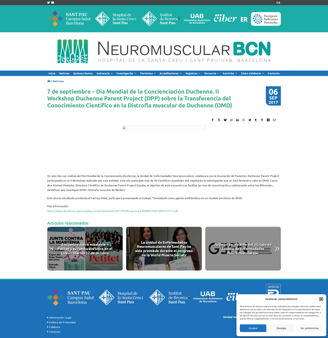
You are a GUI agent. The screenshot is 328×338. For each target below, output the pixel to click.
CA (278, 2)
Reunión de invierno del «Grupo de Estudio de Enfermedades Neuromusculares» (243, 248)
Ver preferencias (309, 328)
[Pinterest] (262, 120)
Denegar (281, 328)
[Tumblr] (256, 120)
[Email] (274, 120)
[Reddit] (231, 120)
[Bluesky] (225, 120)
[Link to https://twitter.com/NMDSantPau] (48, 2)
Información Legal (60, 317)
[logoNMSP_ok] (164, 33)
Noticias (58, 81)
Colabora (54, 326)
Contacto (54, 331)
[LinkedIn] (237, 120)
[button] (321, 299)
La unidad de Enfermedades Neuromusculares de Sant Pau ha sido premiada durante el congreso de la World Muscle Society (164, 248)
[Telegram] (250, 120)
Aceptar (253, 328)
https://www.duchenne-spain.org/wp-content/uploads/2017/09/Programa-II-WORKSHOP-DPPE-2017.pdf (112, 210)
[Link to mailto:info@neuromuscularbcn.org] (52, 2)
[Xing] (268, 120)
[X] (219, 120)
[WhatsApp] (244, 120)
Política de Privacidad (62, 322)
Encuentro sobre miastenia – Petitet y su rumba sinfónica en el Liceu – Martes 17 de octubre (85, 248)
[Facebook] (213, 120)
